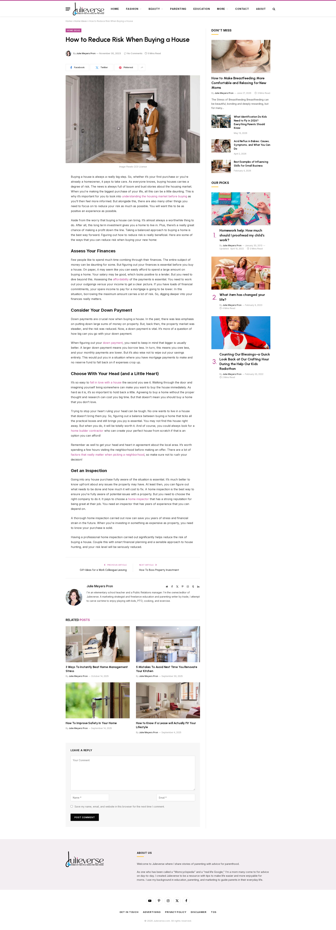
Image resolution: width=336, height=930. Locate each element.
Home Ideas (80, 21)
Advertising (152, 912)
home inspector (138, 499)
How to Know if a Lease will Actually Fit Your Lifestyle (166, 725)
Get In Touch (129, 912)
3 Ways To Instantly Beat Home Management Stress (97, 669)
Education (201, 8)
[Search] (273, 9)
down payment (113, 342)
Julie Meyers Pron (86, 53)
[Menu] (68, 9)
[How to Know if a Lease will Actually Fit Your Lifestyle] (168, 700)
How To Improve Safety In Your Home (91, 723)
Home (115, 8)
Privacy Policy (175, 912)
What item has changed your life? (242, 297)
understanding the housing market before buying (154, 196)
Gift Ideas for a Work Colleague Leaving (103, 570)
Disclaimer (198, 912)
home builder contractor (87, 430)
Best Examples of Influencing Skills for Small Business (251, 163)
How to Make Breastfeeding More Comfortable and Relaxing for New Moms (238, 83)
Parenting (178, 8)
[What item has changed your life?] (240, 273)
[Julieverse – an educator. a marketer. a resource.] (89, 9)
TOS (213, 912)
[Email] (53, 221)
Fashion (132, 8)
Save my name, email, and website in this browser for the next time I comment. (119, 806)
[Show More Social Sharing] (142, 67)
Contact (242, 8)
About (261, 8)
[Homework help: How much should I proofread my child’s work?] (240, 208)
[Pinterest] (53, 203)
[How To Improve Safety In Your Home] (98, 700)
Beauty (154, 8)
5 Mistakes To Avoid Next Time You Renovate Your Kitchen (166, 669)
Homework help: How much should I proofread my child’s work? (241, 235)
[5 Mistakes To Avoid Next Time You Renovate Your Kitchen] (168, 644)
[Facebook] (53, 185)
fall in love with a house (105, 382)
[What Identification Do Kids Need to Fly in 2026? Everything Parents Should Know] (221, 121)
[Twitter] (53, 194)
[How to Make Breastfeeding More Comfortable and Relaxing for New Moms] (240, 56)
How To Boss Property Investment (159, 570)
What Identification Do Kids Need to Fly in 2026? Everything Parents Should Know (250, 122)
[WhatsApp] (53, 212)
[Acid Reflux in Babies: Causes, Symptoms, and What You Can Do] (221, 145)
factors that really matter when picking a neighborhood (107, 454)
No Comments (134, 53)
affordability (120, 279)
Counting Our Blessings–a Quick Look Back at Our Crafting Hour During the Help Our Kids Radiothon (244, 361)
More (221, 8)
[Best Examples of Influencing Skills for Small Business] (221, 166)
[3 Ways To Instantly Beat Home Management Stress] (98, 644)
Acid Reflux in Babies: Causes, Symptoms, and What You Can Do (252, 145)
